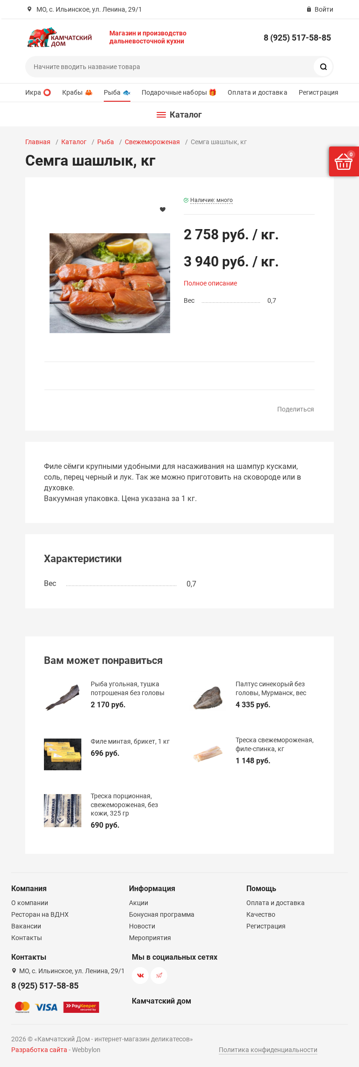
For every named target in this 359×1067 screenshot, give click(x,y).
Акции (138, 903)
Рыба (105, 142)
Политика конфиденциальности (268, 1049)
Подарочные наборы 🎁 (179, 92)
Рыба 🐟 (117, 92)
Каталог (73, 142)
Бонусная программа (161, 914)
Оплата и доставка (257, 92)
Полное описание (210, 283)
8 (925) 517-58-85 (297, 37)
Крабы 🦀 (77, 92)
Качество (260, 914)
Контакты (26, 937)
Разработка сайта (39, 1049)
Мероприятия (150, 937)
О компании (29, 903)
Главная (37, 142)
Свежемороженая (152, 142)
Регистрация (319, 92)
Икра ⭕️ (38, 92)
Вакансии (26, 926)
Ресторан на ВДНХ (40, 914)
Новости (142, 926)
